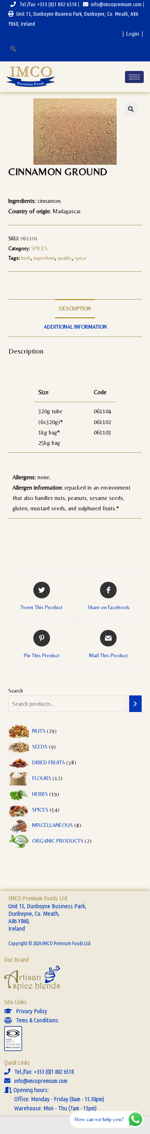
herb (26, 258)
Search (15, 691)
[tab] (75, 309)
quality (65, 258)
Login (132, 33)
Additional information (75, 327)
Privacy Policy (29, 1011)
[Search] (135, 703)
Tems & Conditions (35, 1020)
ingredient (44, 258)
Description (75, 308)
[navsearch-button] (12, 49)
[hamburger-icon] (134, 77)
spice (80, 258)
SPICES (39, 248)
